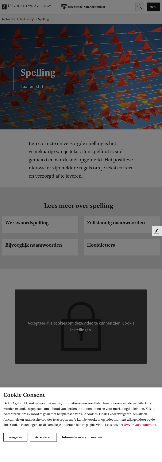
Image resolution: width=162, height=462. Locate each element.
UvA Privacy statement (140, 425)
